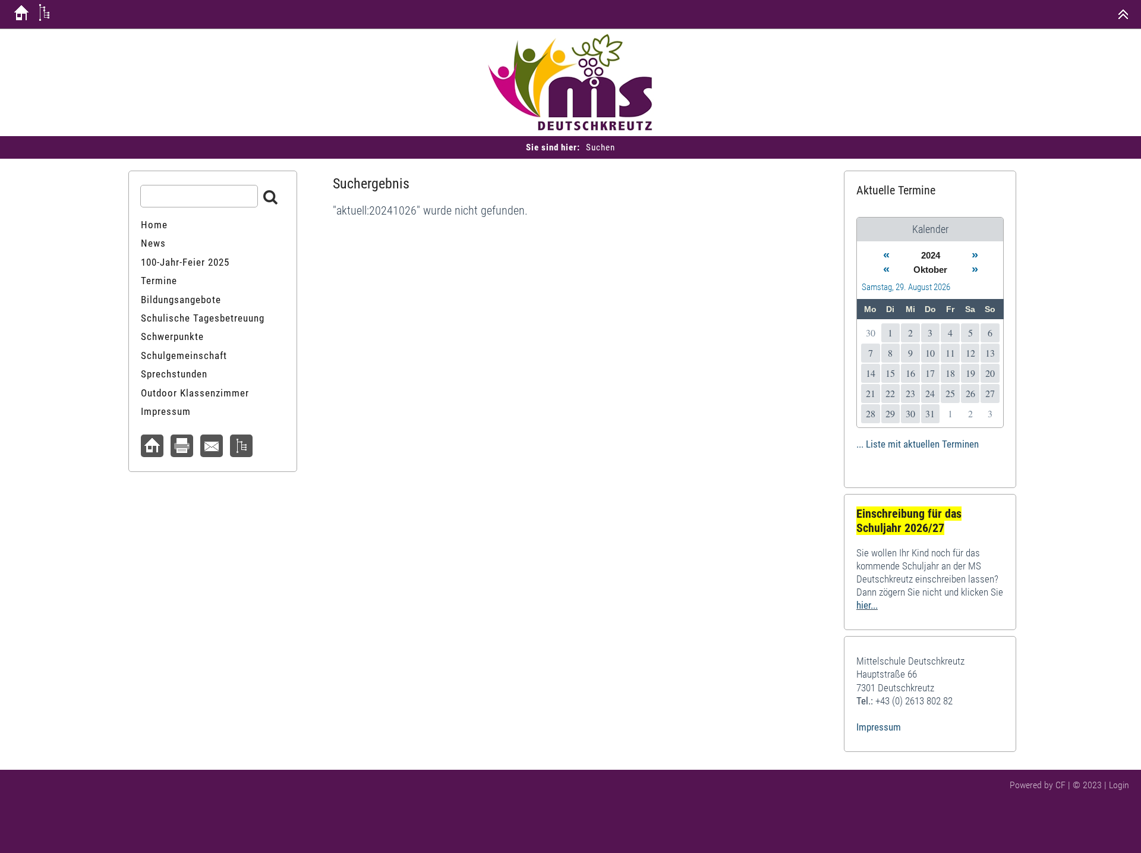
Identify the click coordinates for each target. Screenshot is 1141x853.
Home (154, 225)
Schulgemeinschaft (184, 355)
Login (1119, 785)
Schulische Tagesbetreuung (202, 318)
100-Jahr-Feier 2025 (185, 262)
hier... (867, 605)
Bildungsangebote (181, 300)
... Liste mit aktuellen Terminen (917, 444)
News (153, 243)
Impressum (166, 411)
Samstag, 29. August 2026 (906, 287)
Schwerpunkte (172, 336)
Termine (159, 281)
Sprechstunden (174, 374)
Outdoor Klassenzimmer (195, 393)
